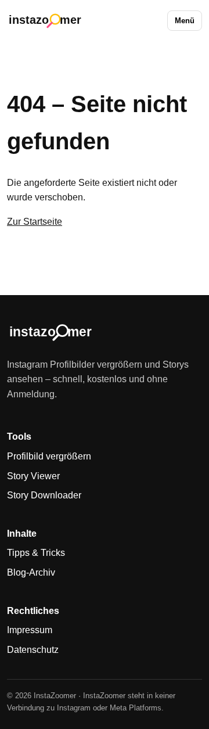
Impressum (29, 630)
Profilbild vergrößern (49, 456)
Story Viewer (33, 476)
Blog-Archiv (31, 572)
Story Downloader (44, 495)
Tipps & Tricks (36, 553)
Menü (184, 20)
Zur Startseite (34, 222)
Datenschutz (33, 650)
